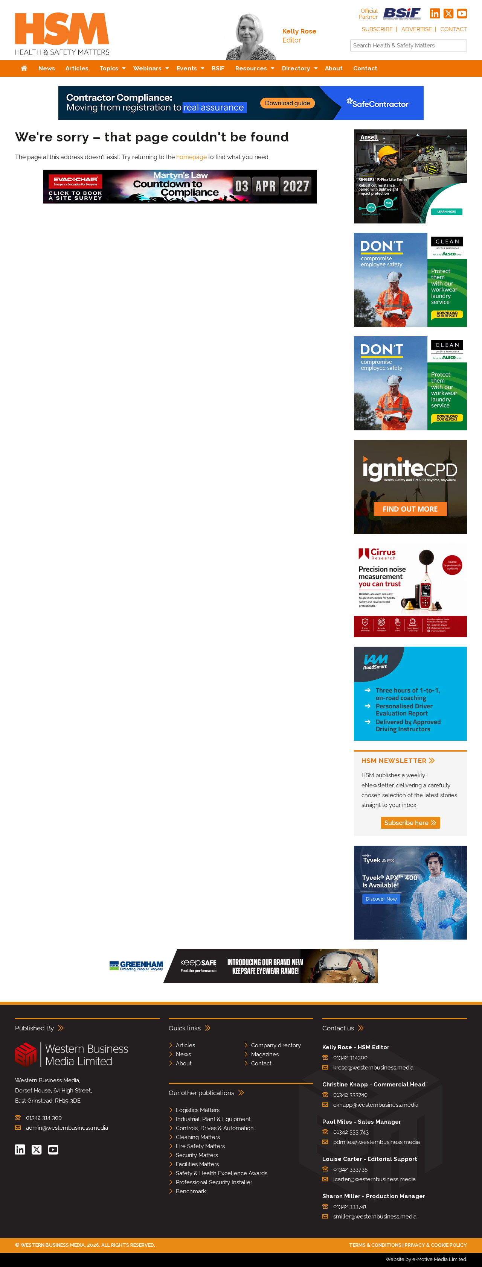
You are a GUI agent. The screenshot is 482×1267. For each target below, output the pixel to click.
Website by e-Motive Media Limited (426, 1259)
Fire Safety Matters (200, 1146)
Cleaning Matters (198, 1137)
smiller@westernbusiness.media (374, 1216)
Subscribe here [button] (406, 822)
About (184, 1063)
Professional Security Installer (214, 1182)
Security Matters (197, 1155)
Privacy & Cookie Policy (436, 1245)
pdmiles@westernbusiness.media (376, 1142)
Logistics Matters (198, 1110)
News (183, 1054)
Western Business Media (53, 1245)
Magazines (265, 1054)
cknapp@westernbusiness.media (375, 1104)
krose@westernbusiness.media (373, 1067)
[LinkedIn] (435, 14)
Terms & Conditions (375, 1245)
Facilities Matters (197, 1164)
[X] (448, 14)
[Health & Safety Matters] (62, 57)
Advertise (416, 29)
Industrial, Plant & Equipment (213, 1119)
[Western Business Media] (71, 1066)
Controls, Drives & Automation (215, 1128)
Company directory (276, 1045)
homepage (191, 157)
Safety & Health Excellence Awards (221, 1173)
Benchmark (191, 1191)
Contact (454, 29)
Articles (185, 1045)
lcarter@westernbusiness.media (374, 1179)
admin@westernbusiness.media (67, 1127)
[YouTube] (462, 14)
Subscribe (377, 29)
